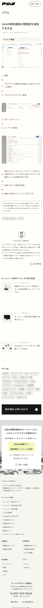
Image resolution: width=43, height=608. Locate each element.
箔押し (29, 393)
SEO (15, 378)
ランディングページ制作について (14, 534)
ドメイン (6, 378)
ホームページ (7, 564)
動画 (4, 568)
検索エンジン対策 (27, 378)
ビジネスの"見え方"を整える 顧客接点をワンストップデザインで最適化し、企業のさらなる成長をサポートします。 (21, 488)
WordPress (7, 382)
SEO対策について (9, 520)
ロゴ (4, 575)
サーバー (35, 374)
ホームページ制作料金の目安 (12, 506)
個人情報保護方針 (28, 602)
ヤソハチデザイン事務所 (21, 583)
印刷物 (5, 571)
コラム (26, 564)
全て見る (37, 264)
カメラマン (7, 385)
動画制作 (4, 541)
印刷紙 (22, 389)
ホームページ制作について (11, 502)
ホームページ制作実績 (10, 509)
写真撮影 (30, 385)
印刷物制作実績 (29, 549)
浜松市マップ (22, 397)
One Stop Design (17, 393)
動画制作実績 (7, 549)
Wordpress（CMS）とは (11, 516)
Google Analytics (9, 218)
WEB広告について (9, 524)
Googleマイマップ (9, 389)
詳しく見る (23, 464)
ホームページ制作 (34, 389)
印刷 (5, 393)
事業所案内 (14, 602)
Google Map (19, 385)
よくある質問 (7, 513)
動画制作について (9, 546)
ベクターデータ (17, 374)
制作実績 (4, 560)
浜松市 (6, 374)
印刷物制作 (26, 541)
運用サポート (7, 531)
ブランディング (8, 397)
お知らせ (27, 568)
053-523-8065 (22, 593)
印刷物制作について (30, 546)
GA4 (21, 218)
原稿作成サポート (9, 527)
